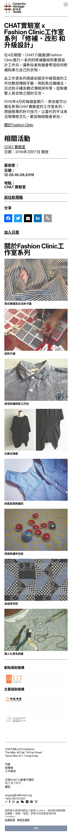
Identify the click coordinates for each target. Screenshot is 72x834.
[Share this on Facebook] (8, 218)
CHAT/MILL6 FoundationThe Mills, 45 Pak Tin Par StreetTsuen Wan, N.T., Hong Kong (23, 752)
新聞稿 (9, 768)
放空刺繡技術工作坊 (16, 404)
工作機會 (10, 771)
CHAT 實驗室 (15, 147)
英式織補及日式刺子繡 (17, 303)
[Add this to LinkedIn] (38, 218)
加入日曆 (11, 232)
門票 (7, 764)
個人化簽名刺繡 (13, 654)
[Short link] (48, 218)
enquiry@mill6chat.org (18, 795)
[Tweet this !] (18, 218)
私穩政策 (10, 820)
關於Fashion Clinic (18, 125)
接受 (36, 828)
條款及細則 (23, 820)
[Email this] (28, 218)
